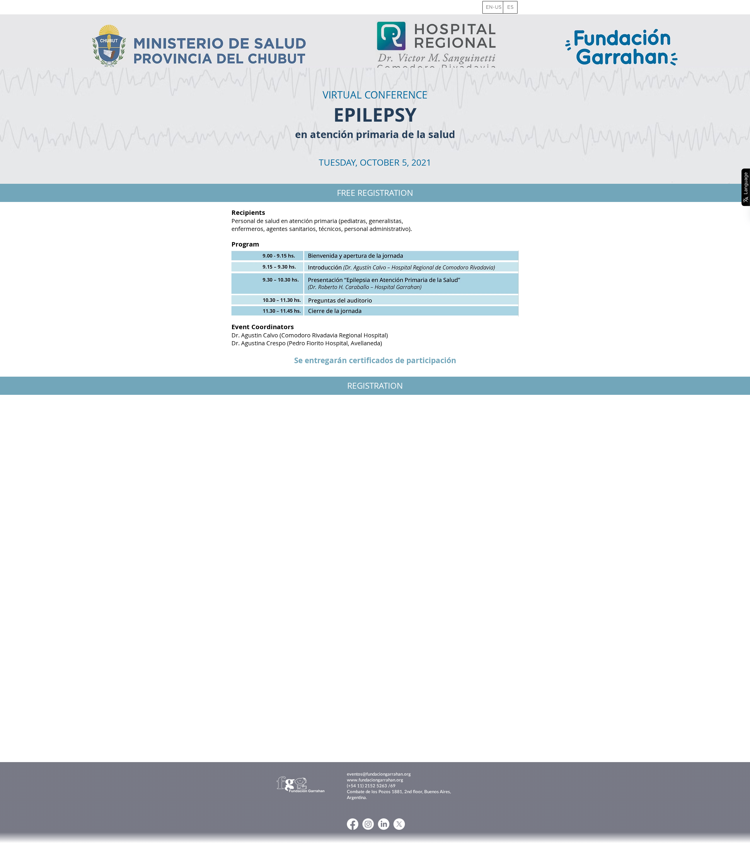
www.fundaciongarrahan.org (375, 779)
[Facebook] (352, 824)
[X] (399, 824)
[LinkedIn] (383, 824)
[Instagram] (368, 824)
